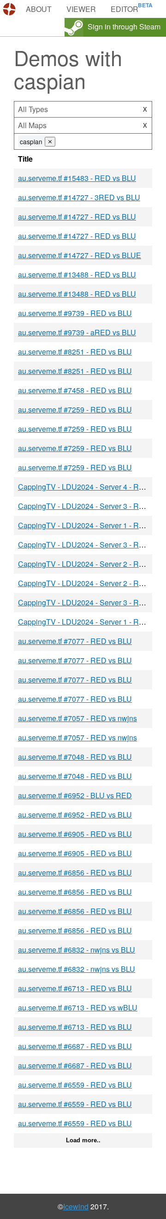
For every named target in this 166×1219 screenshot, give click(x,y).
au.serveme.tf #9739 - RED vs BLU (75, 313)
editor (124, 9)
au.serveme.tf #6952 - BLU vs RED (75, 795)
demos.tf (10, 9)
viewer (81, 9)
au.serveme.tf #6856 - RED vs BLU (75, 872)
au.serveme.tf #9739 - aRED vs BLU (77, 332)
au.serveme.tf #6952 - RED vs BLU (75, 814)
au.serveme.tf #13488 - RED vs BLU (77, 274)
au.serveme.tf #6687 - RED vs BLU (75, 1046)
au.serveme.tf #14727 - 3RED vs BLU (79, 197)
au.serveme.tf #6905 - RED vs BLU (75, 834)
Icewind (76, 1206)
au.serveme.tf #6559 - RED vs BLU (75, 1084)
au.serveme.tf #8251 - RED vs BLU (75, 351)
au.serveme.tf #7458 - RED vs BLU (75, 390)
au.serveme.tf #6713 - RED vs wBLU (77, 1007)
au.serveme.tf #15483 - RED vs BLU (77, 178)
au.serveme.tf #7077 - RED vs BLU (75, 641)
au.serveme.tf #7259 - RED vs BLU (75, 409)
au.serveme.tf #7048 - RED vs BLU (75, 756)
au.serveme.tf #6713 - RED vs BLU (75, 988)
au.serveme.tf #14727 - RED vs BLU (77, 216)
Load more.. (83, 1140)
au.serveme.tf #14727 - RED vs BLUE (79, 255)
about (39, 9)
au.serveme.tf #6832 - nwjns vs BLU (76, 949)
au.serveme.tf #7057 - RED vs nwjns (77, 718)
